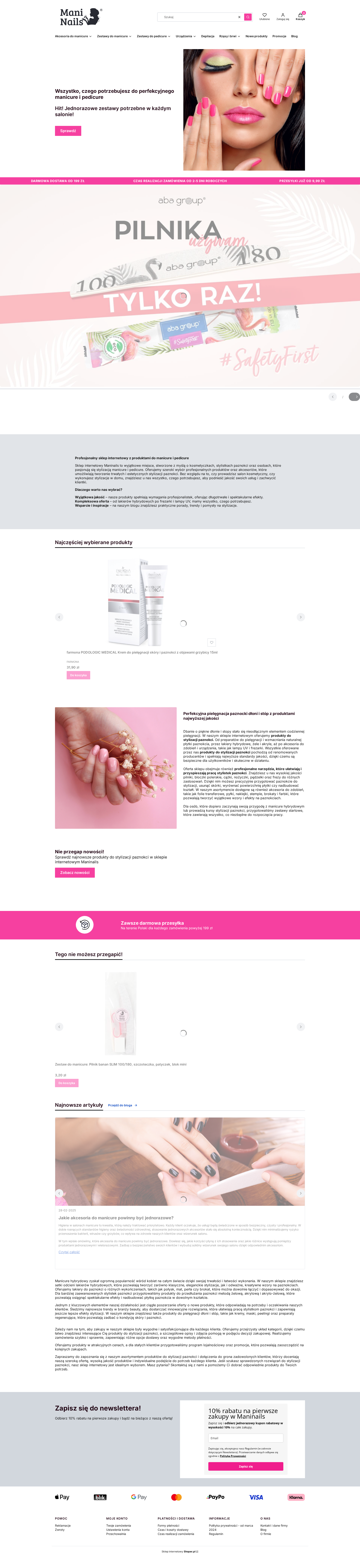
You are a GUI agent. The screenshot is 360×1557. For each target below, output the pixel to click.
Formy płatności (168, 1525)
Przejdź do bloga (120, 1105)
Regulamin (216, 1534)
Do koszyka (78, 675)
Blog (263, 1529)
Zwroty (60, 1529)
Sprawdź (68, 131)
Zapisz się (246, 1466)
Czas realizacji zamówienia (176, 1534)
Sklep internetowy (178, 1551)
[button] (248, 17)
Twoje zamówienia (118, 1525)
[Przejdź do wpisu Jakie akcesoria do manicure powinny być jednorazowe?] (180, 1162)
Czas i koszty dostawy (173, 1529)
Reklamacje (63, 1525)
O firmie (265, 1534)
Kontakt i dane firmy (274, 1525)
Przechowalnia (116, 1534)
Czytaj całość (69, 1252)
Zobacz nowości (75, 872)
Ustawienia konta (118, 1529)
